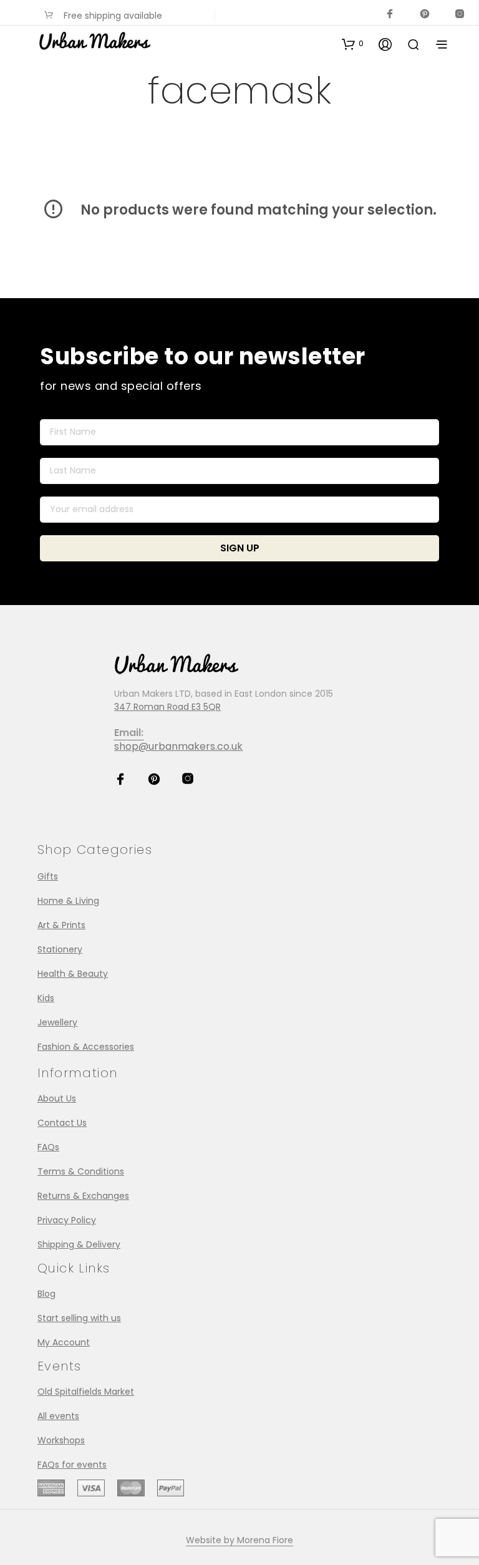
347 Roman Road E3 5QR (167, 706)
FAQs (48, 1147)
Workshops (61, 1440)
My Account (63, 1342)
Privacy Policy (66, 1220)
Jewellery (57, 1022)
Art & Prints (61, 925)
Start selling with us (79, 1318)
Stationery (59, 949)
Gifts (47, 876)
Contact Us (62, 1123)
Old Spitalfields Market (85, 1391)
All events (58, 1416)
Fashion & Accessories (85, 1046)
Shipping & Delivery (78, 1244)
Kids (45, 998)
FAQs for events (72, 1464)
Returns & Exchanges (83, 1195)
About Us (56, 1098)
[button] (353, 43)
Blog (46, 1293)
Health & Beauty (72, 973)
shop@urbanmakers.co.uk (178, 746)
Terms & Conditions (80, 1171)
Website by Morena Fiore (239, 1541)
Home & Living (68, 900)
